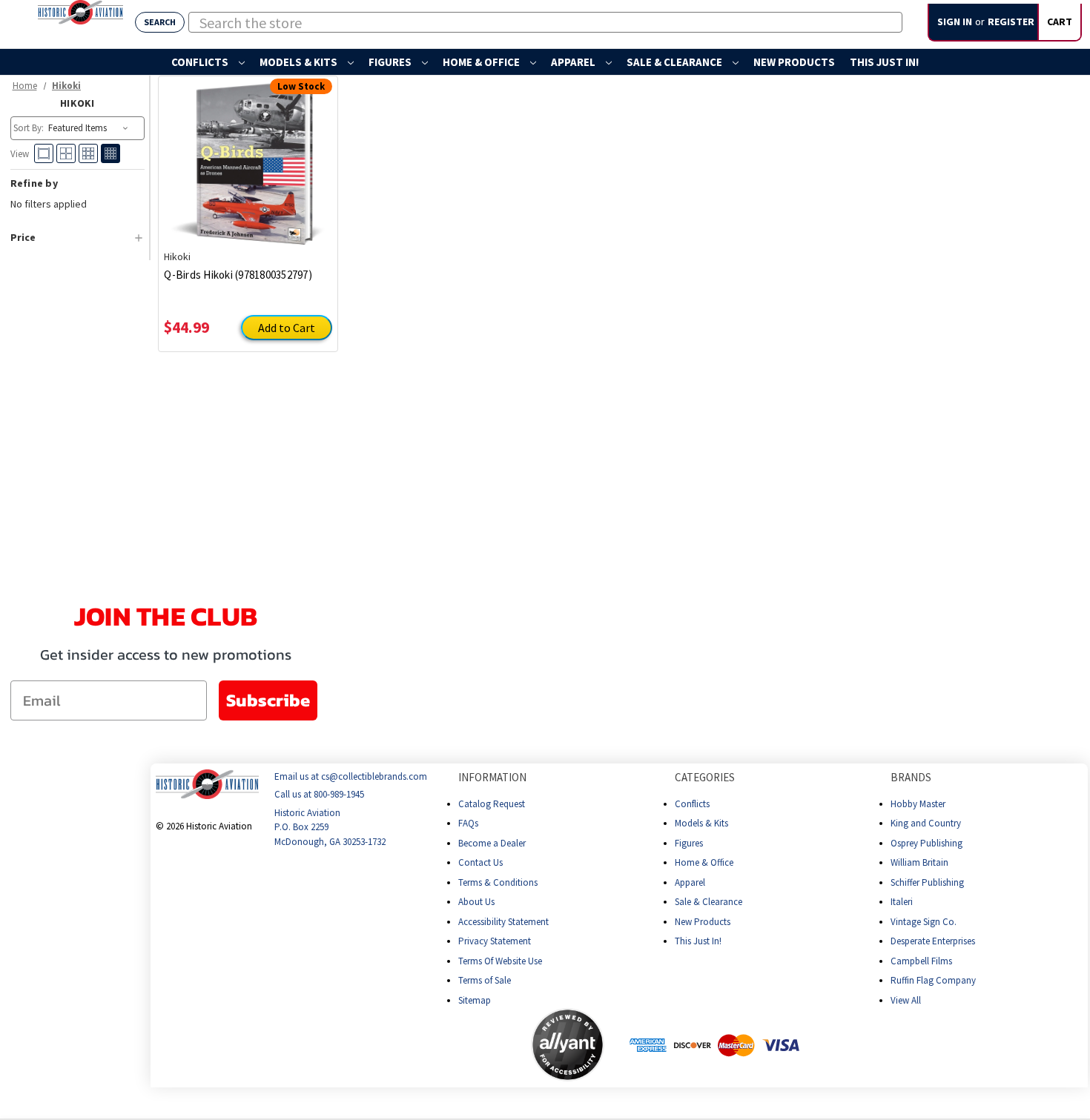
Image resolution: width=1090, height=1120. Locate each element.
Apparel (574, 62)
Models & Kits (300, 62)
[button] (472, 1045)
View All (906, 1000)
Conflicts (201, 62)
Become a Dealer (492, 843)
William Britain (919, 862)
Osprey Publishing (926, 843)
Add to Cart (286, 327)
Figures (391, 62)
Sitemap (474, 1000)
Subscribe (268, 700)
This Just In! (884, 62)
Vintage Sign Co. (924, 921)
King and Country (926, 823)
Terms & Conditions (498, 882)
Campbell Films (921, 961)
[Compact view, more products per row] (88, 153)
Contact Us (480, 862)
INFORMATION (492, 777)
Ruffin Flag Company (933, 980)
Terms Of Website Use (500, 961)
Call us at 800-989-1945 (319, 795)
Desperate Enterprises (933, 941)
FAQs (468, 823)
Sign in (954, 21)
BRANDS (911, 777)
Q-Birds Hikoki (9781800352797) (238, 275)
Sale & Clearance (675, 62)
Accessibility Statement (503, 921)
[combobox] (545, 22)
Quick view (248, 152)
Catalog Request (491, 804)
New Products (794, 62)
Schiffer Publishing (927, 882)
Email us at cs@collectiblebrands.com (350, 776)
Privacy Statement (494, 941)
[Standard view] (66, 153)
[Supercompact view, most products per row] (110, 153)
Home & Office (482, 62)
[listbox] (89, 128)
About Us (476, 901)
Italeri (902, 901)
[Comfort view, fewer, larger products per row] (43, 153)
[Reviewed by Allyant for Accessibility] (567, 1044)
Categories (705, 777)
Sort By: (28, 128)
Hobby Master (918, 804)
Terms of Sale (484, 980)
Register (1011, 21)
